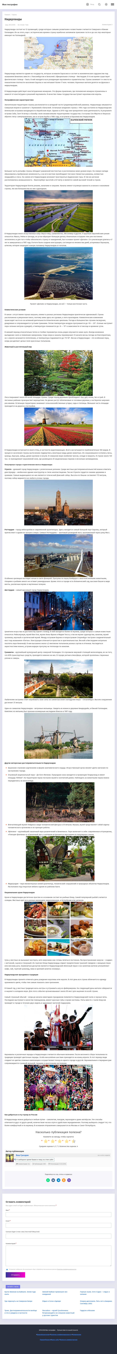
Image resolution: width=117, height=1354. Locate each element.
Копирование (76, 1334)
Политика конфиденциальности (66, 1269)
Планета (48, 1340)
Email (8, 1221)
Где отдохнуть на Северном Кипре (18, 1301)
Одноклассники (64, 1180)
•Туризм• (42, 1340)
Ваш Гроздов (22, 1155)
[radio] (44, 1141)
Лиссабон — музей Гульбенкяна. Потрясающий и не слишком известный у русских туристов (58, 1312)
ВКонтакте (53, 1180)
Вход (92, 4)
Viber (69, 1180)
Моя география (9, 4)
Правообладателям (43, 1334)
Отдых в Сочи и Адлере (51, 1301)
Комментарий (11, 1243)
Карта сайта (55, 1340)
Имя (8, 1210)
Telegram (58, 1180)
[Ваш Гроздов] (10, 1158)
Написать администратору (68, 1340)
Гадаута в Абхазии (87, 1310)
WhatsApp (48, 1180)
